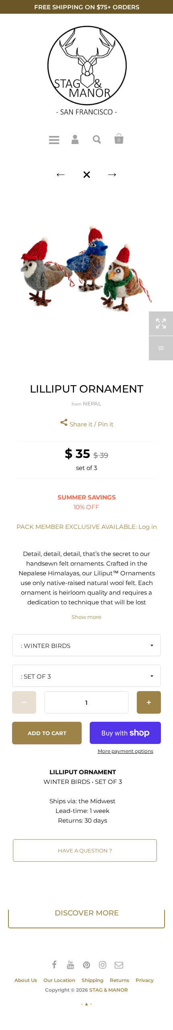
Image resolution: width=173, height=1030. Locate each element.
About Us (25, 980)
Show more (86, 617)
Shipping (92, 980)
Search (97, 139)
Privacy (145, 980)
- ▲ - (86, 1004)
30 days (95, 820)
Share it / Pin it (90, 424)
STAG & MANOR (108, 990)
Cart (119, 139)
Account (75, 139)
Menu (54, 139)
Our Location (59, 980)
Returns (119, 980)
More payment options (125, 751)
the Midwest (96, 801)
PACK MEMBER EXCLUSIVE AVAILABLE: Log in (86, 527)
